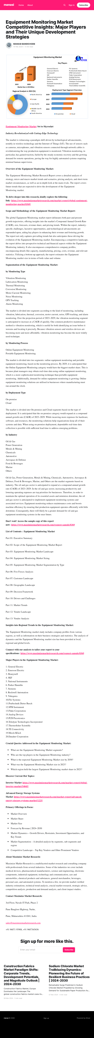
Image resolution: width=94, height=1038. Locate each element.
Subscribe (83, 5)
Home (21, 5)
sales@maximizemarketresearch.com (23, 922)
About (30, 5)
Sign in (72, 5)
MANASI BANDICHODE (24, 44)
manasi (9, 5)
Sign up (46, 1018)
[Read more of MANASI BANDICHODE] (9, 45)
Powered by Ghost (83, 1018)
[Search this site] (64, 5)
